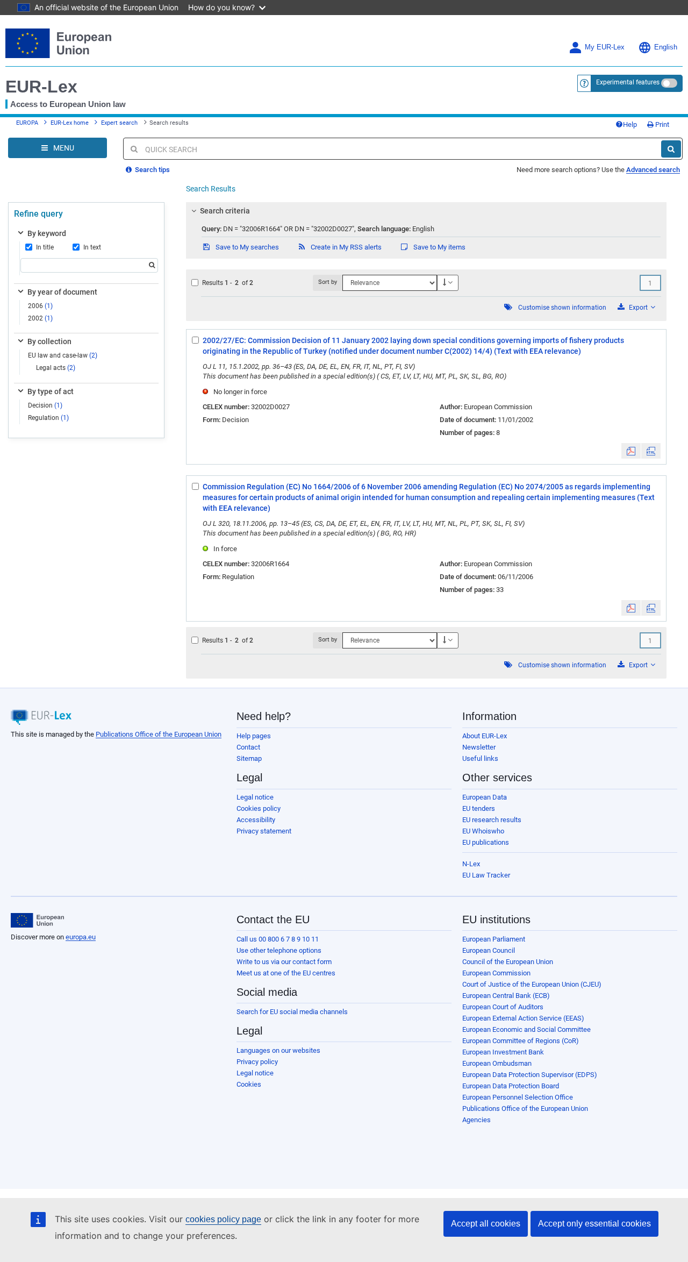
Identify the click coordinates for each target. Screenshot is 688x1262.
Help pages (253, 736)
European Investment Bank (503, 1052)
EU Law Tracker (486, 875)
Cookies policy (258, 808)
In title (45, 247)
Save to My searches (246, 247)
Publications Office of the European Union (158, 734)
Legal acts (55, 368)
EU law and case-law (62, 355)
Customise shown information (562, 307)
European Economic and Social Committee (526, 1029)
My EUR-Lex (605, 47)
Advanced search (653, 170)
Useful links (480, 758)
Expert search (119, 122)
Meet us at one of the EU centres (285, 973)
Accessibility (255, 820)
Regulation (48, 418)
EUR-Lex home (70, 122)
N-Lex (471, 864)
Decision (45, 405)
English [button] (665, 47)
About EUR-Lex (484, 736)
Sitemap (249, 758)
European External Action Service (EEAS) (523, 1018)
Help (630, 124)
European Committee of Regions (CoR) (520, 1041)
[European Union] (37, 920)
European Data (484, 797)
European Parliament (493, 939)
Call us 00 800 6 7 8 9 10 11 (277, 939)
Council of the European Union (507, 962)
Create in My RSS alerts (345, 247)
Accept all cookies (485, 1223)
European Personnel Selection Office (517, 1097)
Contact (248, 747)
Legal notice (255, 797)
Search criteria (225, 210)
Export (638, 307)
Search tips (151, 170)
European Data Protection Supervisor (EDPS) (529, 1075)
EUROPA (27, 122)
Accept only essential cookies (594, 1223)
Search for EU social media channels (292, 1012)
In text (92, 247)
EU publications (485, 842)
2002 (40, 318)
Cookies (248, 1084)
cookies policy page (223, 1219)
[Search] (671, 149)
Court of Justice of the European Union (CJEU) (531, 984)
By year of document (62, 292)
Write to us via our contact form (284, 962)
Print (661, 124)
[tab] (426, 211)
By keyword (46, 233)
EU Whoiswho (483, 831)
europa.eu (81, 937)
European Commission (496, 973)
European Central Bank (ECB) (506, 996)
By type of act (50, 391)
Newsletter (479, 747)
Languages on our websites (278, 1050)
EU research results (491, 820)
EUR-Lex (41, 86)
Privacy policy (257, 1062)
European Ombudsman (497, 1063)
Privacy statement (263, 831)
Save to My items (438, 247)
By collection (49, 341)
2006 (40, 306)
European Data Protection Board (510, 1086)
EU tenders (478, 808)
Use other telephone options (278, 950)
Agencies (476, 1120)
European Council (488, 950)
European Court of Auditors (502, 1007)
